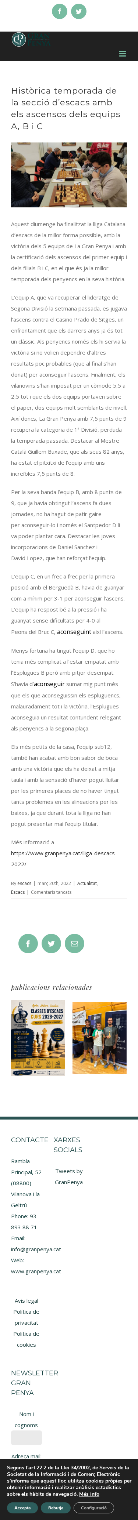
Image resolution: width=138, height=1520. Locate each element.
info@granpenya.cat (36, 1249)
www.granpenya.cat (36, 1271)
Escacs (18, 892)
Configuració (94, 1508)
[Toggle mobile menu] (123, 54)
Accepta (22, 1508)
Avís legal (26, 1300)
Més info (89, 1494)
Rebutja (55, 1508)
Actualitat (87, 883)
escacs (24, 883)
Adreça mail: (26, 1456)
